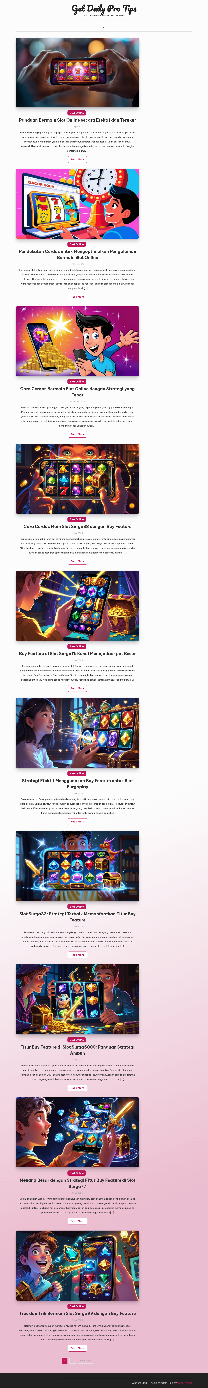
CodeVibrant (184, 1382)
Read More (77, 159)
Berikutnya (85, 1360)
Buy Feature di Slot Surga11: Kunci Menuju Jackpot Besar (77, 653)
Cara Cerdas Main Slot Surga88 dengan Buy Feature (78, 526)
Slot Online (77, 112)
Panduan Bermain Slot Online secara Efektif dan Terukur (77, 120)
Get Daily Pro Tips (104, 8)
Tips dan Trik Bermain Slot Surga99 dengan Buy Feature (77, 1313)
